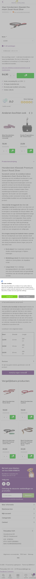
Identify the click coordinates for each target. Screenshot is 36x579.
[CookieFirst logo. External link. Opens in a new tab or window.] (2, 281)
